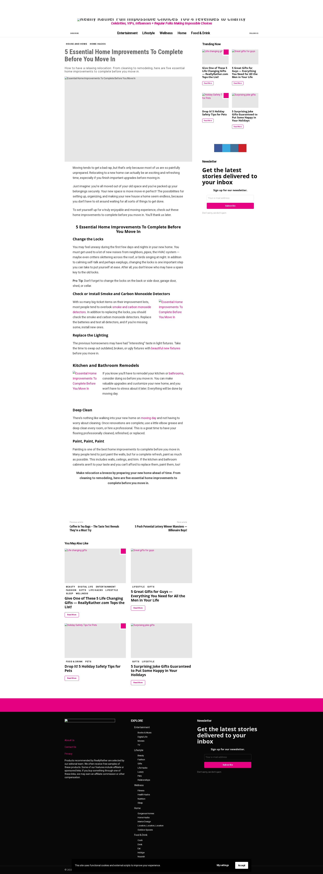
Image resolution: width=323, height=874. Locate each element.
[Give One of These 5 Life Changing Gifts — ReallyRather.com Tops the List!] (95, 566)
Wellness (166, 33)
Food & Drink (200, 33)
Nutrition (141, 799)
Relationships (144, 780)
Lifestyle (148, 33)
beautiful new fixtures (165, 348)
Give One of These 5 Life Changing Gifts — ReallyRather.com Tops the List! (94, 602)
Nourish (141, 856)
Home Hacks (144, 817)
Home (182, 33)
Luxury (140, 772)
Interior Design (144, 821)
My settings (223, 865)
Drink (140, 844)
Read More (71, 615)
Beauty (70, 587)
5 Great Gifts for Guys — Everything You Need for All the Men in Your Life (158, 595)
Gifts (82, 590)
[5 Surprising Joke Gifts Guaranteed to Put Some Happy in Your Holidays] (161, 640)
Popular (123, 551)
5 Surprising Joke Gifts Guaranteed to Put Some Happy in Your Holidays (161, 670)
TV (139, 745)
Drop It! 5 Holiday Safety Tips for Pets (93, 668)
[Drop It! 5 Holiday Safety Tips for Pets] (95, 640)
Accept (241, 865)
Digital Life (85, 587)
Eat (139, 848)
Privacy (68, 753)
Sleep (69, 593)
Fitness (141, 790)
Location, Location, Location (151, 825)
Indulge (141, 852)
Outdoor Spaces (145, 830)
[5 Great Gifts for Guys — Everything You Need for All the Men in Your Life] (161, 566)
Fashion (71, 590)
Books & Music (145, 732)
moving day (148, 418)
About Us (69, 740)
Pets (88, 661)
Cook (140, 840)
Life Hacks (96, 590)
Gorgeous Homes (146, 813)
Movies (141, 741)
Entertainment (127, 33)
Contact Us (70, 747)
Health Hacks (144, 794)
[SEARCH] (67, 33)
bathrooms (176, 373)
